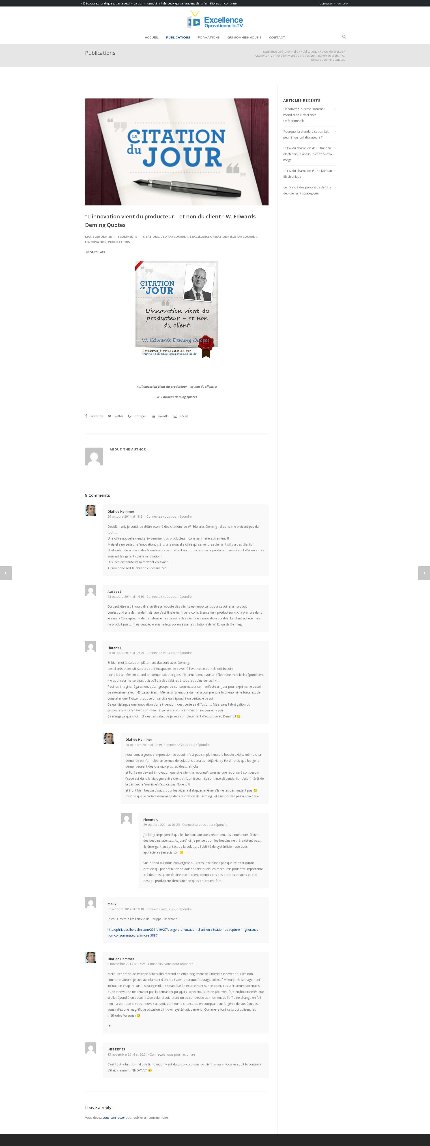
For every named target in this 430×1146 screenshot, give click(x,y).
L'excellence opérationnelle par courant (223, 237)
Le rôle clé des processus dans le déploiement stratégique (307, 190)
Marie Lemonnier (98, 237)
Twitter (117, 416)
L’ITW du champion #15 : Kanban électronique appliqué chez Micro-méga (307, 154)
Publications (178, 37)
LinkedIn (162, 416)
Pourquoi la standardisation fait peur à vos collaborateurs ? (306, 134)
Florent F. (115, 648)
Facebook (95, 416)
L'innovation (96, 242)
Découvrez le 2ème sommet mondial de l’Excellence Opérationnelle (304, 115)
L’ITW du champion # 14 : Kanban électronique (307, 174)
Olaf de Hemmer (121, 511)
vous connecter (114, 1117)
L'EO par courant (174, 237)
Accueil (152, 37)
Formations (209, 37)
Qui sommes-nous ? (244, 37)
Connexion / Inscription (334, 3)
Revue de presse (331, 51)
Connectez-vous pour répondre (169, 516)
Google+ (140, 416)
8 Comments (127, 237)
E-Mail (183, 416)
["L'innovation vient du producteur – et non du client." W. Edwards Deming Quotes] (177, 151)
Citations (261, 55)
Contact (277, 37)
